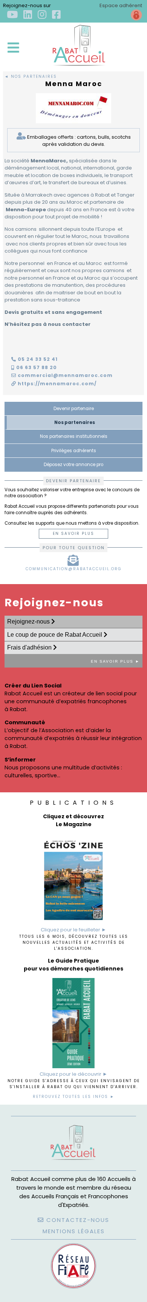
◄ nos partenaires (31, 76)
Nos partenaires (74, 422)
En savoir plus (73, 533)
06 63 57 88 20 (36, 367)
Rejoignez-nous (29, 621)
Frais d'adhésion (30, 647)
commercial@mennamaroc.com (64, 375)
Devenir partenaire (74, 409)
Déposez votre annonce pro (73, 465)
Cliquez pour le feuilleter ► (73, 929)
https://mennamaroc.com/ (56, 383)
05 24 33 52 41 (37, 359)
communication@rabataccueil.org (74, 569)
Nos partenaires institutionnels (73, 436)
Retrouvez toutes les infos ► (74, 1096)
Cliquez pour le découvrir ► (73, 1074)
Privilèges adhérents (73, 451)
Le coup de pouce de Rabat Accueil (55, 634)
